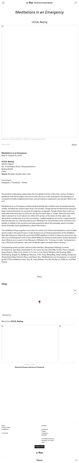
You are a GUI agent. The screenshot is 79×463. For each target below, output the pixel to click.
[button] (39, 302)
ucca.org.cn (6, 180)
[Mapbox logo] (6, 315)
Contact (44, 426)
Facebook (16, 182)
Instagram (6, 182)
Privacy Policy (6, 427)
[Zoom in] (74, 290)
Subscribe (39, 446)
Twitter (24, 182)
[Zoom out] (74, 293)
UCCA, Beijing (39, 22)
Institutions (5, 429)
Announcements (43, 2)
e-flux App (5, 433)
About (3, 426)
